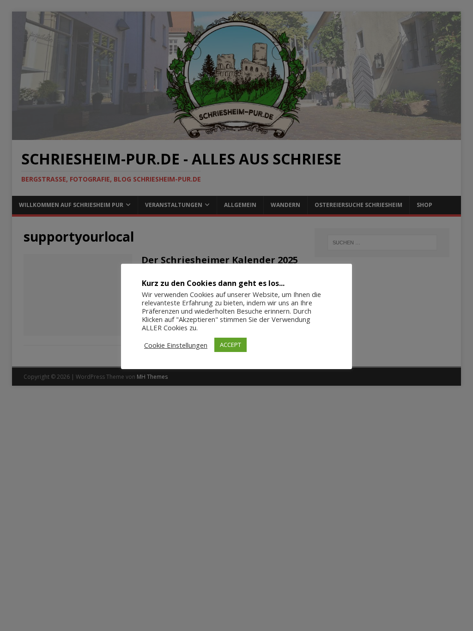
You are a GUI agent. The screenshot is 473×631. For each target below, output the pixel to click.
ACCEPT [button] (230, 344)
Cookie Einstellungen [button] (175, 345)
